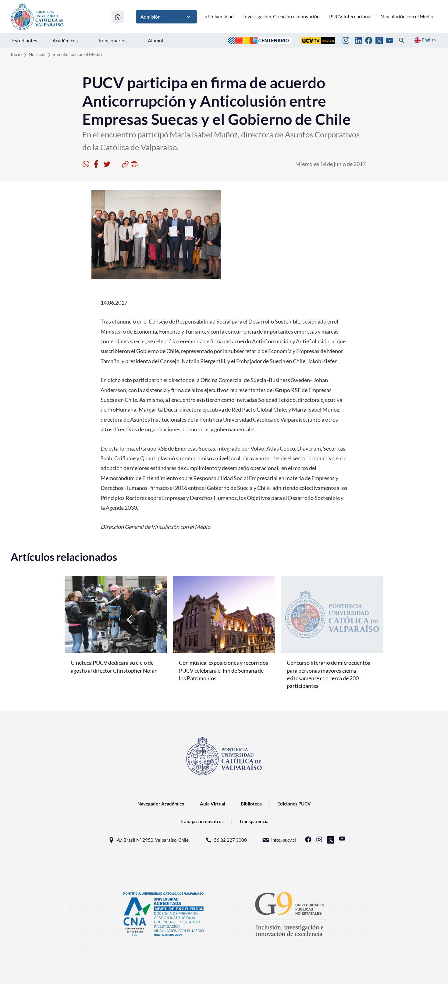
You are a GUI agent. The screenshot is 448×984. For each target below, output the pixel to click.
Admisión (150, 16)
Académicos (65, 40)
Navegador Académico (160, 803)
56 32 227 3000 (230, 840)
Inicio (16, 54)
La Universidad (218, 16)
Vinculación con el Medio (407, 16)
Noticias (37, 54)
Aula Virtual (212, 803)
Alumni (155, 40)
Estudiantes (24, 40)
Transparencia (253, 821)
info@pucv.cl (283, 840)
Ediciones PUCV (294, 803)
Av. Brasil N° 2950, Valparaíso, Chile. (153, 840)
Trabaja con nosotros (202, 821)
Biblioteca (251, 803)
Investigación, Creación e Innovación (281, 16)
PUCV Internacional (350, 16)
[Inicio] (118, 16)
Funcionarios (112, 40)
